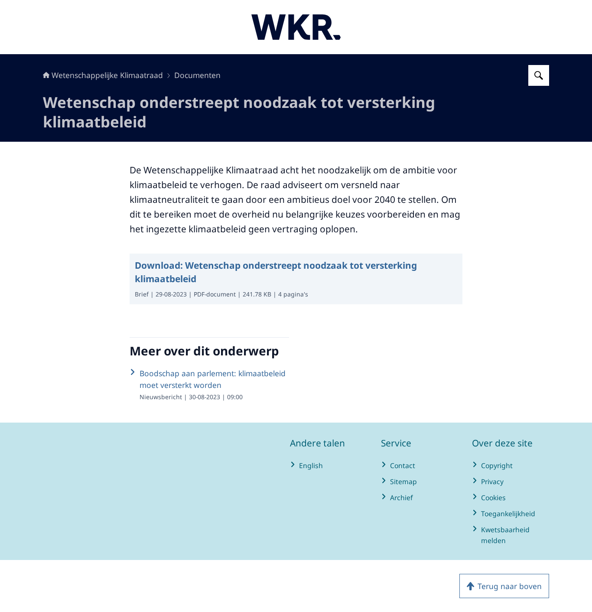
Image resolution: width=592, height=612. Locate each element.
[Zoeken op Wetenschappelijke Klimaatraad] (538, 75)
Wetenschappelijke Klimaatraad (107, 75)
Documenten (197, 75)
